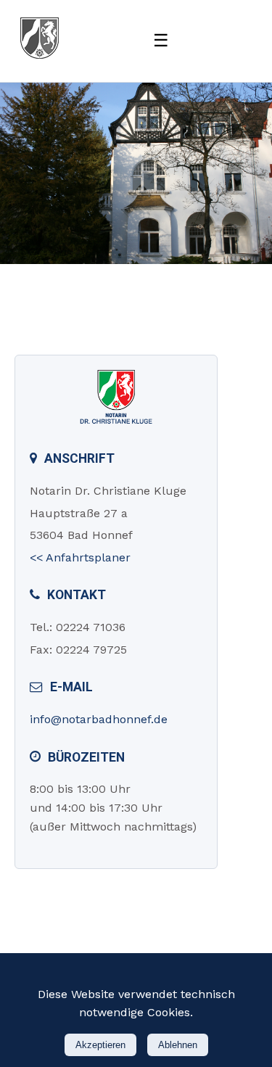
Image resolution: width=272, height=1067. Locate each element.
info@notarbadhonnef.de (99, 719)
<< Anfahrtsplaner (80, 557)
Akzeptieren (100, 1044)
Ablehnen (177, 1044)
